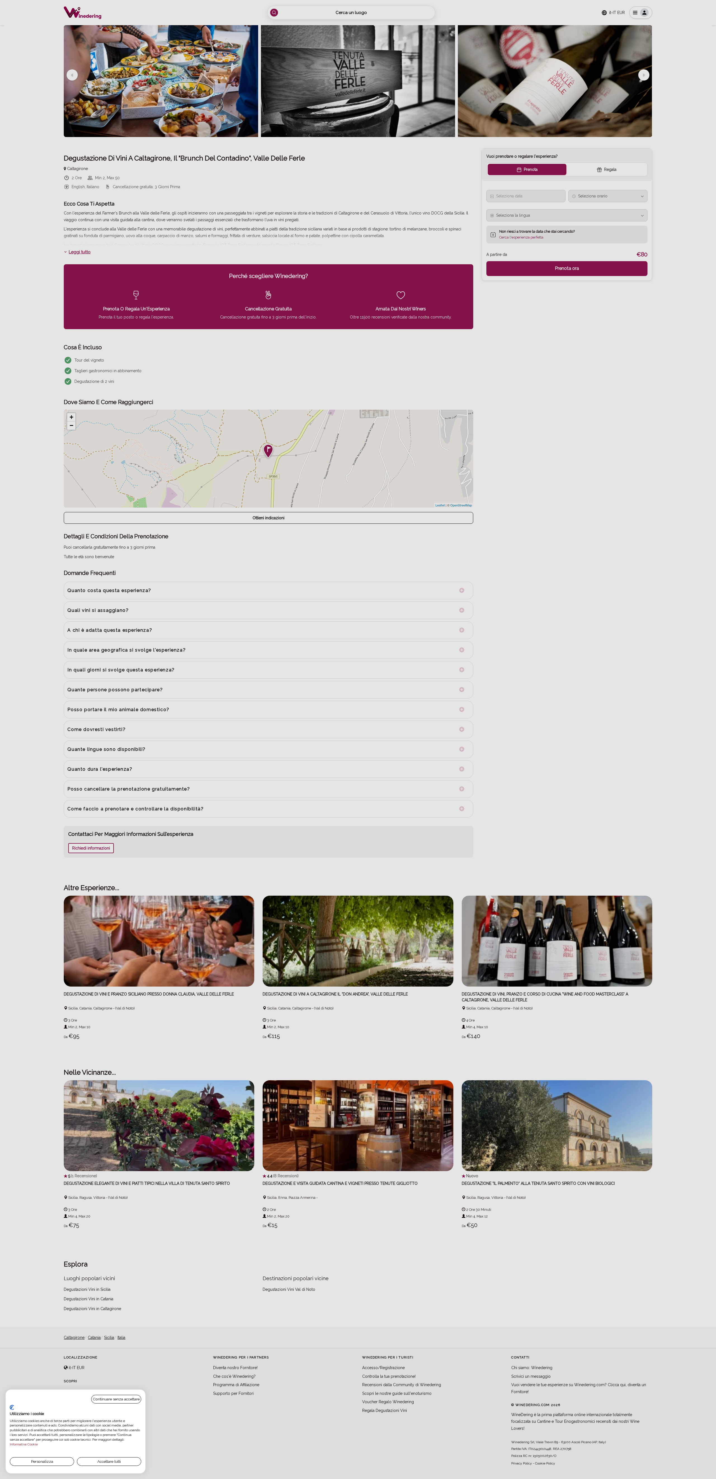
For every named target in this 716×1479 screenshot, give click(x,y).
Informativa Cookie (24, 1444)
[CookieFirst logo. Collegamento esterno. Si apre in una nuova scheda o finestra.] (12, 1407)
